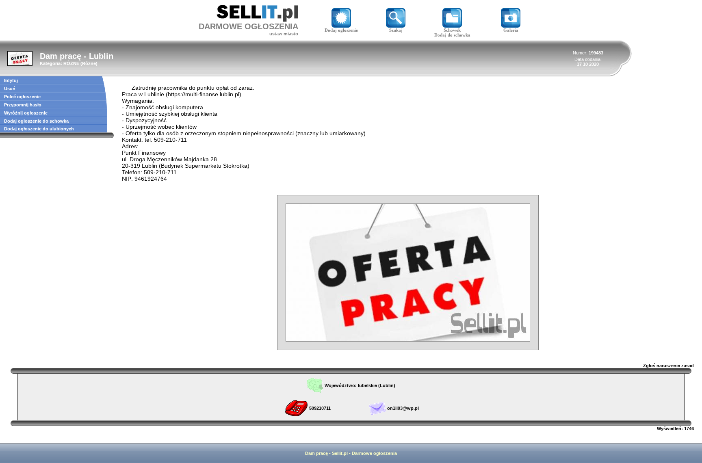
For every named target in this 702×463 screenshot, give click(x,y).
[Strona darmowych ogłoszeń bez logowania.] (257, 19)
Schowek (452, 30)
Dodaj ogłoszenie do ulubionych (39, 128)
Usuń (9, 88)
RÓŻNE (71, 63)
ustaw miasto (283, 33)
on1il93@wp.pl (403, 408)
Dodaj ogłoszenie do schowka (36, 121)
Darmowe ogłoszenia (374, 453)
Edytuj (11, 80)
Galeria (510, 30)
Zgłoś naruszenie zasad (668, 365)
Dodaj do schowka (452, 34)
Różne (89, 63)
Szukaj (396, 30)
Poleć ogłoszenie (22, 96)
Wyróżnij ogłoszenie (26, 112)
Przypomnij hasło (22, 104)
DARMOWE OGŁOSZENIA (248, 26)
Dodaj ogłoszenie (341, 30)
